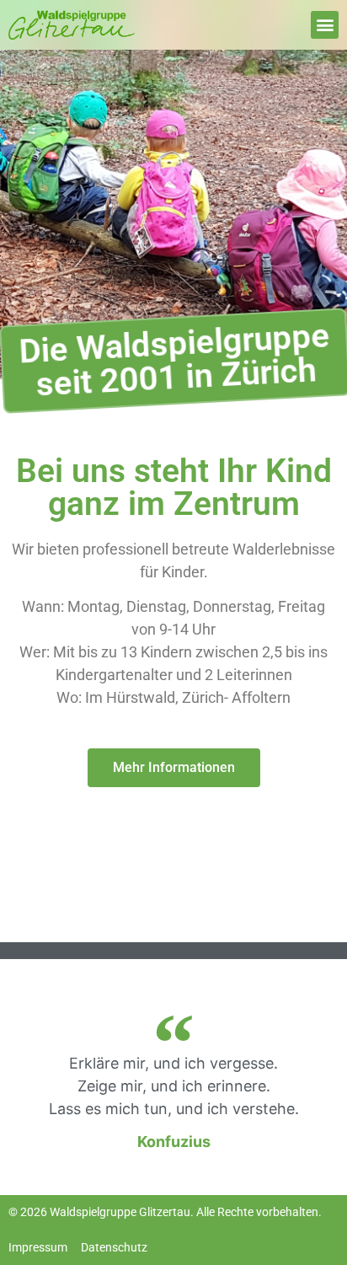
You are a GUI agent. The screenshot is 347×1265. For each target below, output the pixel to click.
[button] (325, 25)
